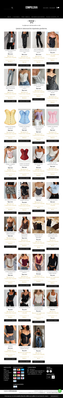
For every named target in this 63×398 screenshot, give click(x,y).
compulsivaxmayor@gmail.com (36, 371)
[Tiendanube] (10, 391)
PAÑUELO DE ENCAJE (38, 348)
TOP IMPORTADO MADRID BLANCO (38, 308)
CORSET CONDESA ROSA (10, 165)
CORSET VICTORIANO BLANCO (38, 85)
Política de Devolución (53, 17)
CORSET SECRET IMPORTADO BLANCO (52, 163)
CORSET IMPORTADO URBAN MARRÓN (10, 233)
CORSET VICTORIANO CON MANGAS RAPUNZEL (38, 128)
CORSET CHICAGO (24, 200)
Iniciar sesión (52, 7)
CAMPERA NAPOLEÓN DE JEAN (10, 51)
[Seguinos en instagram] (48, 371)
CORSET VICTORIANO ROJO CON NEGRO (24, 164)
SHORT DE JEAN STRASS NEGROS (10, 345)
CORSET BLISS (38, 198)
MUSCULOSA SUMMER (52, 307)
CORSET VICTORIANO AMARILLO (10, 127)
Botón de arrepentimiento (53, 392)
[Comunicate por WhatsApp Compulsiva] (59, 391)
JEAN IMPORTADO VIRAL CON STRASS (10, 87)
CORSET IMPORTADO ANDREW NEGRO (24, 348)
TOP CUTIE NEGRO (10, 307)
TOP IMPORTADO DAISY (24, 307)
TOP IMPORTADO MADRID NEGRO (52, 49)
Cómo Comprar (25, 17)
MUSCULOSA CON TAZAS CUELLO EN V (52, 235)
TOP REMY (38, 271)
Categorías (16, 17)
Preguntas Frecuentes (37, 17)
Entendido (54, 396)
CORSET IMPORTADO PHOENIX (10, 272)
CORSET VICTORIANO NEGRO (53, 92)
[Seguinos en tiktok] (51, 371)
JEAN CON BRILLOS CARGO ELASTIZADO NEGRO (39, 51)
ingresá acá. (42, 392)
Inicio (9, 17)
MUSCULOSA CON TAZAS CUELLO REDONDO (38, 236)
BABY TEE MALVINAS (52, 200)
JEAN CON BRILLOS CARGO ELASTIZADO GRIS (24, 51)
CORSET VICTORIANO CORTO (24, 87)
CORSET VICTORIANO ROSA (53, 127)
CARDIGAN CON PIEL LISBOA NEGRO (53, 272)
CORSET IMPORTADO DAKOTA (24, 271)
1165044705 (32, 369)
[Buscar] (12, 7)
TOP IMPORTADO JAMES (38, 164)
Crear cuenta (46, 7)
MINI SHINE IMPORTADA (10, 199)
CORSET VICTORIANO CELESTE (24, 127)
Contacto (6, 380)
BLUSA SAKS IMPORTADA (24, 235)
